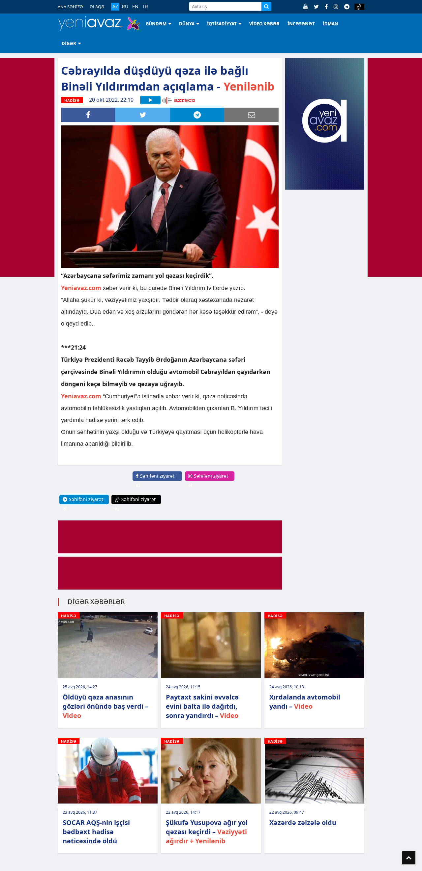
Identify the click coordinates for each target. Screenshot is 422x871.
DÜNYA (187, 24)
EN (135, 7)
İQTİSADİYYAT (222, 24)
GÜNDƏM (156, 24)
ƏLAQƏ (97, 7)
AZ (115, 6)
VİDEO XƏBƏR (264, 24)
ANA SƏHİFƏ (70, 7)
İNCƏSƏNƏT (301, 24)
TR (145, 7)
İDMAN (330, 24)
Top (408, 857)
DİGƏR (69, 43)
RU (125, 7)
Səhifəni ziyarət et (155, 480)
